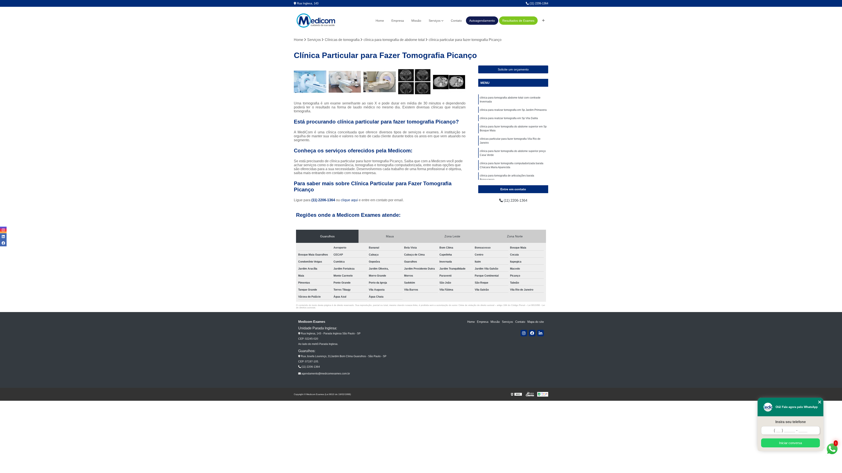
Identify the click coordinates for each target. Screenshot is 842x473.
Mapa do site (535, 321)
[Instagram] (524, 333)
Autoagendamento (482, 20)
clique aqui (349, 200)
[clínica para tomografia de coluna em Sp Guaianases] (310, 81)
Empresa (397, 20)
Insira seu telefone (790, 422)
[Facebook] (532, 333)
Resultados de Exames (518, 20)
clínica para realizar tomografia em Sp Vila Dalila (509, 118)
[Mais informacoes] (543, 20)
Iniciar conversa (790, 443)
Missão (416, 20)
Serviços (435, 20)
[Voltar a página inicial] (316, 20)
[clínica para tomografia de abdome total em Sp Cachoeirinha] (449, 81)
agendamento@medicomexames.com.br (325, 373)
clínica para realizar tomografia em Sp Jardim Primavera (513, 109)
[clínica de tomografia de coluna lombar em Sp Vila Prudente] (379, 81)
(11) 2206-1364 (538, 3)
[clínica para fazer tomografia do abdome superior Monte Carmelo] (345, 81)
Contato (456, 20)
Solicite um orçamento (513, 69)
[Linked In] (540, 333)
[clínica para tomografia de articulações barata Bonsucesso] (414, 81)
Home (380, 20)
